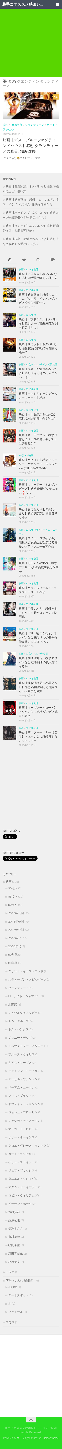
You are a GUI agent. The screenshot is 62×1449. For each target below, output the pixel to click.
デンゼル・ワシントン (23, 1079)
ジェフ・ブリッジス (21, 1170)
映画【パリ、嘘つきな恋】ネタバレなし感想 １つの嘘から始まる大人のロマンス (38, 637)
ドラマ (10, 1272)
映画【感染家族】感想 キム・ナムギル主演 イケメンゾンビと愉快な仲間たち (38, 298)
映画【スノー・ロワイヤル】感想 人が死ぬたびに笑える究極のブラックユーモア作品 (38, 542)
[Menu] (57, 4)
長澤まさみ (15, 1228)
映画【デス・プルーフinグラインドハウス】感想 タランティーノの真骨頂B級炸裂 (30, 146)
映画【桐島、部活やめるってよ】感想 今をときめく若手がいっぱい (38, 373)
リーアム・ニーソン (21, 1087)
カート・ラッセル (20, 1154)
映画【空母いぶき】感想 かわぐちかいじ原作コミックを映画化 (38, 612)
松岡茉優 (52, 364)
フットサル (15, 1312)
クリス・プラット (20, 1095)
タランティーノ (34, 124)
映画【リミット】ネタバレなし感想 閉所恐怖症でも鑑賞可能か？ (38, 348)
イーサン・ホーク (20, 1203)
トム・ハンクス (18, 1029)
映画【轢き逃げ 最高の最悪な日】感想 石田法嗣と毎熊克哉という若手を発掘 (38, 687)
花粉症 (12, 1287)
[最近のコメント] (38, 260)
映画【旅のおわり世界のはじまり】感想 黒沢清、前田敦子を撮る (38, 513)
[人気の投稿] (24, 260)
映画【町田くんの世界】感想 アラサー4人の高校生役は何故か (39, 567)
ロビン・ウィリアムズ (23, 1195)
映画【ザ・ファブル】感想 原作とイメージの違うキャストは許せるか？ (38, 439)
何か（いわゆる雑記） (20, 1280)
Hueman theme (50, 1438)
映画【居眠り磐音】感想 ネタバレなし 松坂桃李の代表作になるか (38, 662)
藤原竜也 (14, 1220)
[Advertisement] (31, 48)
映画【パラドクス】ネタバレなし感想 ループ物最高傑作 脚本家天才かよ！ (38, 323)
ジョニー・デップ (20, 1037)
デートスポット (18, 1295)
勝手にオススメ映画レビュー (24, 4)
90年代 (13, 954)
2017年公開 (16, 929)
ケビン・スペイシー (21, 1162)
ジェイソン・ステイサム (24, 1071)
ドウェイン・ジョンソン (24, 1104)
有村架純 (14, 1237)
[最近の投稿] (10, 260)
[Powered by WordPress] (18, 1438)
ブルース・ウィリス (21, 1054)
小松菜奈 (14, 1262)
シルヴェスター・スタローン (27, 1046)
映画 (5, 124)
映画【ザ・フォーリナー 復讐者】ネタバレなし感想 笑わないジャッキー (38, 736)
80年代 (13, 963)
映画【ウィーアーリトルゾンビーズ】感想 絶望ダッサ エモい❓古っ (38, 488)
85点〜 (13, 896)
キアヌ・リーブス (20, 1062)
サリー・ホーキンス (21, 1137)
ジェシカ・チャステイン (24, 1120)
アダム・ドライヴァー (23, 1187)
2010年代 (31, 314)
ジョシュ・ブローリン (23, 1112)
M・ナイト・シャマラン (24, 996)
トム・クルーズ (18, 1021)
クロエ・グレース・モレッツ (27, 1145)
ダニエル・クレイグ (21, 1178)
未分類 (10, 1322)
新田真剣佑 (15, 1253)
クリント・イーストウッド (25, 971)
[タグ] (52, 260)
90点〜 (22, 455)
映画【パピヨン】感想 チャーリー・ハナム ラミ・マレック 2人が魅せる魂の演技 (38, 464)
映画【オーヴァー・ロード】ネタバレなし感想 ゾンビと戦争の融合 (38, 711)
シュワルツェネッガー (23, 1012)
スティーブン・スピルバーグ (27, 979)
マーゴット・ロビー (21, 1129)
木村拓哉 (14, 1212)
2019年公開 (32, 269)
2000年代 (16, 124)
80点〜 (29, 364)
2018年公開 (16, 921)
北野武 (12, 1004)
